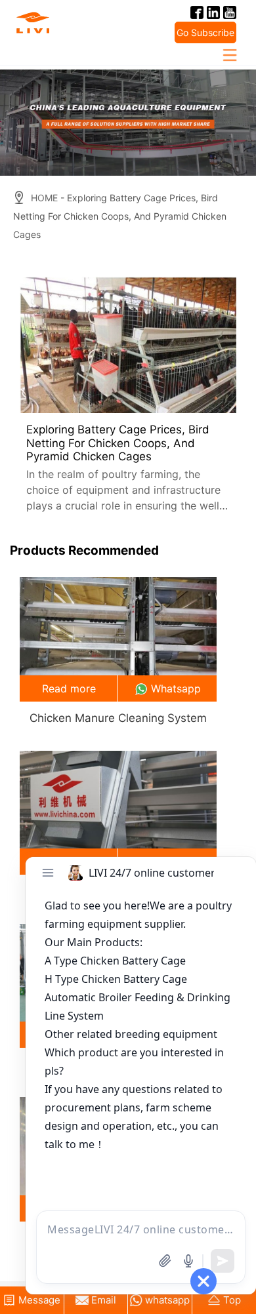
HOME (44, 197)
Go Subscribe (205, 32)
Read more (69, 688)
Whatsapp (176, 688)
